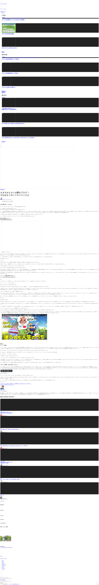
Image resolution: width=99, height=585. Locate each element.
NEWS (3, 561)
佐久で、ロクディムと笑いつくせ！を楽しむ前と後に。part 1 (10, 479)
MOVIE (3, 52)
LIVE (2, 560)
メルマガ (3, 569)
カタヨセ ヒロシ (3, 199)
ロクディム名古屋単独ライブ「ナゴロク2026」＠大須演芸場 (13, 19)
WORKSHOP (4, 564)
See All (3, 17)
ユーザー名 (2, 580)
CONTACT (3, 568)
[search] (8, 499)
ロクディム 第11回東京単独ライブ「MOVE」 (10, 73)
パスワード (2, 581)
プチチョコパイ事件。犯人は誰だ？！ (9, 87)
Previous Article (3, 383)
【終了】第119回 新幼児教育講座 (8, 33)
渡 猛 (2, 498)
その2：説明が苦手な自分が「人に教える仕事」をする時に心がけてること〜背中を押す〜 (18, 137)
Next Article (2, 384)
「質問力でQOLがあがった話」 (9, 384)
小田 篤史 (3, 415)
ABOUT (3, 563)
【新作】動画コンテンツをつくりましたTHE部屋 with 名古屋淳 (6, 462)
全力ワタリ (2, 495)
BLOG (1, 444)
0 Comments (2, 189)
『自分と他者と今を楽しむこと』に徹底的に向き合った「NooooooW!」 (6, 412)
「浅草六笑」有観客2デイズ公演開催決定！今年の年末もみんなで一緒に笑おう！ (18, 383)
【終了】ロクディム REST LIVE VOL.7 (9, 47)
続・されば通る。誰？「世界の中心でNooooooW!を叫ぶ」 (13, 123)
